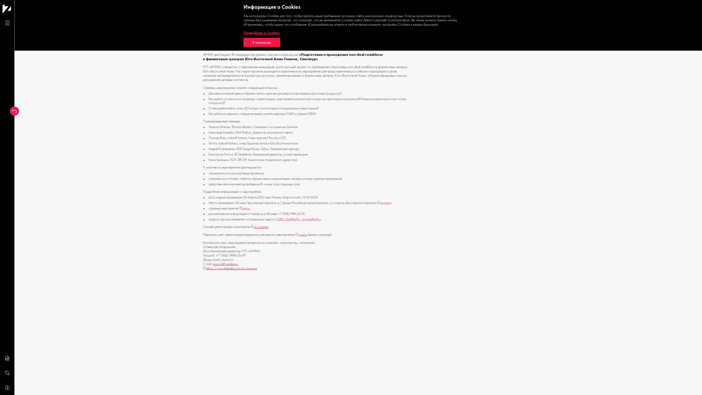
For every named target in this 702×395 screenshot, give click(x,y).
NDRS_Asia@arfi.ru (288, 219)
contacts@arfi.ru (311, 219)
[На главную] (14, 9)
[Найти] (7, 373)
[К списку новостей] (14, 111)
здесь (246, 208)
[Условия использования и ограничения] (7, 387)
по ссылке (261, 227)
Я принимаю (261, 42)
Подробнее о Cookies (262, 33)
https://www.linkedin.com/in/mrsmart (231, 268)
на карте (385, 203)
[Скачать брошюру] (7, 358)
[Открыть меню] (7, 22)
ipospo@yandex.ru (225, 264)
